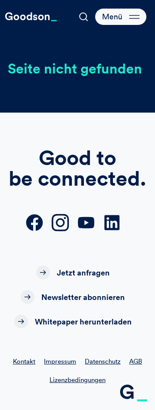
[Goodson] (31, 16)
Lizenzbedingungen (77, 380)
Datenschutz (103, 361)
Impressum (60, 361)
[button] (83, 17)
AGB (135, 361)
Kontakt (24, 361)
